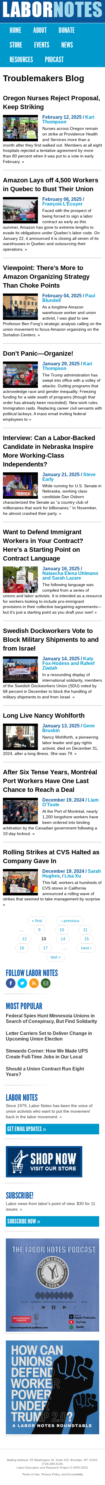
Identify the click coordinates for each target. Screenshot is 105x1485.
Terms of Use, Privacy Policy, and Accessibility (52, 1474)
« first (37, 920)
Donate (67, 30)
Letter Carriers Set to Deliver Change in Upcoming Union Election (49, 1036)
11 (85, 929)
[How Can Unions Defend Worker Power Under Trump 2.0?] (52, 1431)
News (67, 45)
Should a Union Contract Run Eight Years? (45, 1071)
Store (16, 45)
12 (24, 938)
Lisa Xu (72, 875)
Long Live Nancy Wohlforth (44, 715)
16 (22, 948)
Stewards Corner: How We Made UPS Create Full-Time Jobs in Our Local (47, 1053)
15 (86, 938)
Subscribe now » (23, 1221)
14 (63, 938)
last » (56, 957)
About (40, 30)
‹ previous (70, 920)
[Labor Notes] (52, 9)
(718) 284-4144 (52, 1463)
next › (86, 948)
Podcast (54, 59)
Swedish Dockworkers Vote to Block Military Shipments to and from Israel (51, 639)
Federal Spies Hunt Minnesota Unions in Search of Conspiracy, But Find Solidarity (51, 1018)
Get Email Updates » (26, 1129)
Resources (21, 59)
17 (45, 948)
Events (41, 45)
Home (15, 30)
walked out (52, 145)
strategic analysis (60, 323)
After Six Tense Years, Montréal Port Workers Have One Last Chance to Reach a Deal (50, 780)
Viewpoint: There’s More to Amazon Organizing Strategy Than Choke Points (46, 276)
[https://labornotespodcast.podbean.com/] (52, 1328)
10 (62, 929)
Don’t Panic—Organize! (38, 353)
